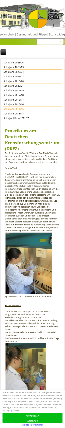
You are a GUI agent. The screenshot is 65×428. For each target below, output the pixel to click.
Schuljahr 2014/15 (14, 108)
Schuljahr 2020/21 (14, 85)
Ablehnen (32, 420)
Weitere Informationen (32, 425)
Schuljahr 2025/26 (14, 62)
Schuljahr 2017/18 (14, 95)
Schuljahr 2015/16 (14, 104)
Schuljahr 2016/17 (14, 99)
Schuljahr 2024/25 (14, 67)
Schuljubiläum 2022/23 (16, 118)
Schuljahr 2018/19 (14, 90)
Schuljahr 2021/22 (14, 76)
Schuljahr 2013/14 (14, 113)
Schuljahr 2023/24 (14, 71)
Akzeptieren (32, 415)
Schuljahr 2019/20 (14, 81)
